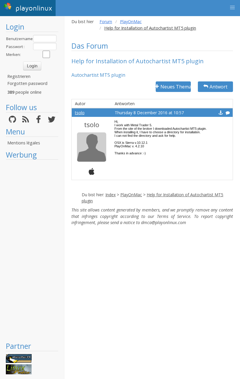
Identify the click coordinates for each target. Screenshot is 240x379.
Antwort (218, 86)
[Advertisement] (32, 250)
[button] (232, 7)
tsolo (80, 112)
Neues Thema (175, 86)
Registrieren (18, 76)
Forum (106, 21)
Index (110, 194)
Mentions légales (23, 143)
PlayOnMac (131, 21)
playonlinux (32, 8)
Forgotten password (27, 83)
